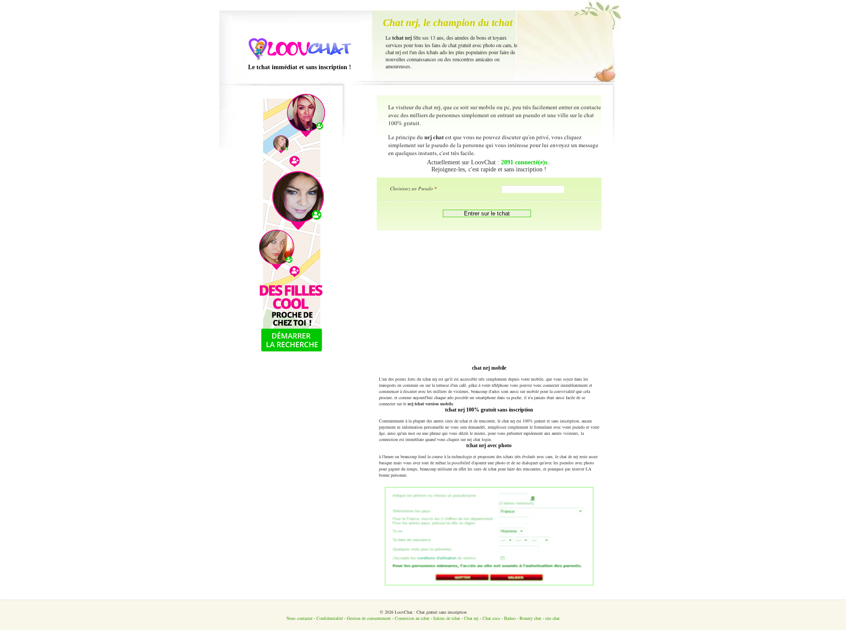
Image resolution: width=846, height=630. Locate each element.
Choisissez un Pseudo (413, 188)
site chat (552, 618)
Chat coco (491, 618)
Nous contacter (299, 618)
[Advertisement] (489, 296)
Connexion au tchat (412, 618)
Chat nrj (471, 618)
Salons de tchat (446, 618)
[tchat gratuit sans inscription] (299, 59)
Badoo (510, 618)
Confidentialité (329, 618)
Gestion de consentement (369, 618)
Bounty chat (530, 618)
